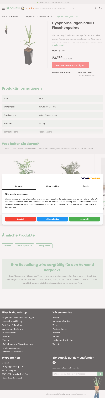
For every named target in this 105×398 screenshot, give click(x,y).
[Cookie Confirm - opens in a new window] (90, 178)
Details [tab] (86, 186)
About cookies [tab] (52, 186)
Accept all (84, 219)
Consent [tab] (19, 186)
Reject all (20, 219)
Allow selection (52, 219)
